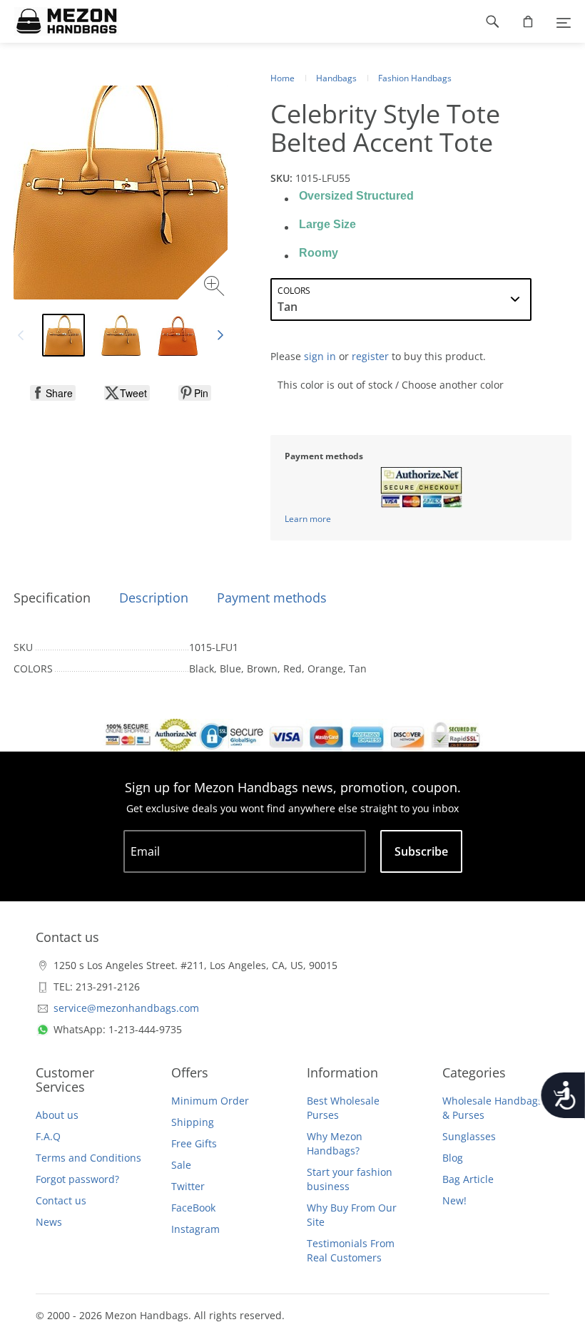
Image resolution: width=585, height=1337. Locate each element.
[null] (53, 393)
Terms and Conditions (88, 1157)
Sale (181, 1165)
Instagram (195, 1229)
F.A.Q (48, 1136)
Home (282, 78)
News (49, 1222)
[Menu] (563, 21)
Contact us (61, 1200)
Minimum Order (210, 1100)
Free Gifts (194, 1143)
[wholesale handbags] (59, 21)
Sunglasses (469, 1136)
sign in (320, 356)
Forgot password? (77, 1179)
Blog (452, 1157)
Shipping (192, 1122)
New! (454, 1200)
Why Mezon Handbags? (334, 1143)
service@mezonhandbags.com (126, 1008)
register (370, 356)
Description (153, 597)
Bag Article (468, 1179)
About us (57, 1115)
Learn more (308, 519)
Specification (52, 597)
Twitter (188, 1186)
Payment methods (272, 597)
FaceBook (193, 1207)
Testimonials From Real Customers (351, 1250)
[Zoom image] (216, 287)
